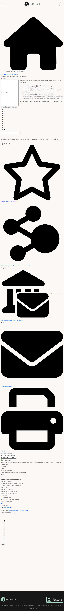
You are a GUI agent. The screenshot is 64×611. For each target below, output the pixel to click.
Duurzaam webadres (6, 453)
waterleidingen (8, 507)
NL (59, 4)
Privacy (38, 605)
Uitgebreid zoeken (11, 107)
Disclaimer (29, 608)
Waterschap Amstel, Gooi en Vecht (18, 510)
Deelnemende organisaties (57, 600)
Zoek (3, 107)
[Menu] (1, 141)
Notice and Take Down (47, 605)
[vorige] (4, 109)
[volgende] (4, 129)
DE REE (18, 605)
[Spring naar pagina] (20, 133)
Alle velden (4, 78)
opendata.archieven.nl (7, 605)
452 (2, 503)
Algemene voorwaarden (28, 605)
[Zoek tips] (19, 93)
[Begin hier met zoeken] (33, 43)
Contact (35, 608)
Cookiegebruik (58, 605)
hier (21, 103)
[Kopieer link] (16, 458)
